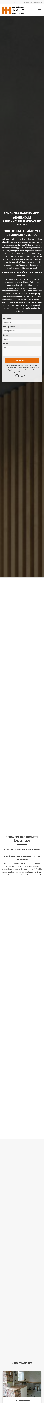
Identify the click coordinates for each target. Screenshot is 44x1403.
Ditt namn (7, 318)
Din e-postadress (10, 327)
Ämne (5, 335)
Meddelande (8, 344)
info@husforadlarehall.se (33, 3)
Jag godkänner (24, 376)
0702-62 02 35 (17, 3)
